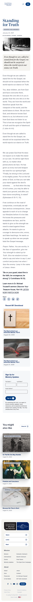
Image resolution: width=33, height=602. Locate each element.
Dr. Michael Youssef (21, 576)
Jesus (18, 570)
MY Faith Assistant (21, 579)
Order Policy (7, 592)
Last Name (20, 381)
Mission (6, 554)
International (7, 557)
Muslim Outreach (21, 557)
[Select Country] (20, 597)
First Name (8, 381)
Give (5, 573)
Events (6, 559)
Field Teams (19, 559)
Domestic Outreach (21, 554)
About (5, 570)
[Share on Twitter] (8, 299)
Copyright (19, 592)
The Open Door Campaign (23, 562)
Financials (7, 576)
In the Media (7, 579)
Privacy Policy (7, 590)
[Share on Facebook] (4, 299)
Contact (18, 573)
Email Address (9, 388)
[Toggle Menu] (28, 4)
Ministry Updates (8, 562)
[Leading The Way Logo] (8, 4)
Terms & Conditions (21, 590)
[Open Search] (23, 4)
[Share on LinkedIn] (13, 299)
